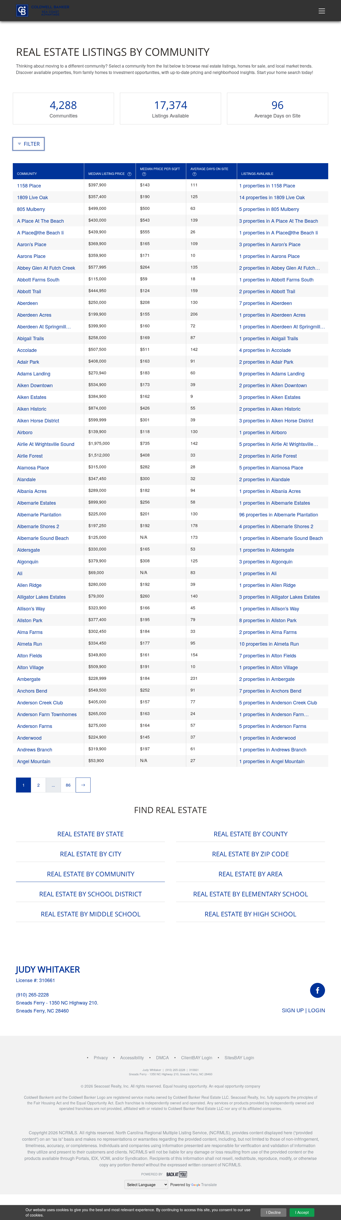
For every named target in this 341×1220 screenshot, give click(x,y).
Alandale (26, 479)
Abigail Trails (30, 338)
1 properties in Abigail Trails (268, 338)
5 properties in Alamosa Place (271, 467)
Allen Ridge (29, 584)
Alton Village (30, 667)
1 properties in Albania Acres (270, 490)
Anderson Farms (34, 725)
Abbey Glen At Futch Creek (46, 267)
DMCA (162, 1057)
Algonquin (27, 561)
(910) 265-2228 (32, 994)
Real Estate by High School (250, 913)
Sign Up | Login (303, 1010)
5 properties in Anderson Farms (272, 725)
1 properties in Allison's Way (269, 608)
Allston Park (29, 620)
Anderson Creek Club (40, 702)
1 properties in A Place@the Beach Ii (278, 232)
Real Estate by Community (90, 873)
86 (68, 785)
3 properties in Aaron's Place (270, 244)
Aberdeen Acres (34, 314)
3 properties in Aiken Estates (270, 396)
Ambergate (28, 678)
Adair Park (28, 361)
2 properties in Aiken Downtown (273, 385)
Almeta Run (29, 643)
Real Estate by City (90, 853)
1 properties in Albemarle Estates (274, 502)
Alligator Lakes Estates (41, 596)
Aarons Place (31, 255)
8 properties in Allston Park (268, 620)
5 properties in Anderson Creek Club (278, 702)
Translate (209, 1184)
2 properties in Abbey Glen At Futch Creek (277, 267)
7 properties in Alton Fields (267, 655)
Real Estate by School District (90, 893)
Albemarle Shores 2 (38, 526)
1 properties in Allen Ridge (267, 584)
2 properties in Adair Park (266, 361)
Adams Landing (33, 373)
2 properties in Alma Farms (268, 631)
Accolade (27, 349)
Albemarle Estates (36, 502)
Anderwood (29, 737)
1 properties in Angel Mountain (272, 761)
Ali (19, 573)
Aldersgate (28, 549)
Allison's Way (31, 608)
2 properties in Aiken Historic (270, 408)
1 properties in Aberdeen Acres (272, 314)
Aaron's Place (31, 244)
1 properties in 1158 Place (267, 185)
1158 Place (29, 185)
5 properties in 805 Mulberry (269, 208)
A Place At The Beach (40, 220)
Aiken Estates (31, 396)
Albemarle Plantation (39, 514)
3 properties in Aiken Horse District (276, 420)
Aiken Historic (31, 408)
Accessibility (132, 1057)
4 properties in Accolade (265, 349)
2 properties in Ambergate (267, 678)
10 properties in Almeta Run (269, 643)
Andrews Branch (34, 749)
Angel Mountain (33, 761)
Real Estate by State (90, 833)
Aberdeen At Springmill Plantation (41, 326)
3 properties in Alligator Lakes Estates (279, 596)
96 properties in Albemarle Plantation (278, 514)
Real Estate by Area (250, 873)
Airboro (25, 432)
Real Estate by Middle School (90, 913)
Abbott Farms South (38, 279)
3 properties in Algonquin (266, 561)
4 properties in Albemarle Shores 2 (276, 526)
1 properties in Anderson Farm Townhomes (271, 714)
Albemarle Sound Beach (43, 537)
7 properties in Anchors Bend (270, 690)
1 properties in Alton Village (268, 667)
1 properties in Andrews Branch (272, 749)
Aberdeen (27, 302)
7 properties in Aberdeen (265, 302)
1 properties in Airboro (263, 432)
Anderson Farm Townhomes (47, 714)
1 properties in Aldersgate (266, 549)
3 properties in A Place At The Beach (278, 220)
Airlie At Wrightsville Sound (45, 443)
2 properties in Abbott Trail (267, 291)
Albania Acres (32, 490)
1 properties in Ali (258, 573)
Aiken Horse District (38, 420)
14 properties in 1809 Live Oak (272, 197)
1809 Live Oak (32, 197)
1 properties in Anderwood (267, 737)
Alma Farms (30, 631)
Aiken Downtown (35, 385)
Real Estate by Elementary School (250, 893)
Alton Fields (29, 655)
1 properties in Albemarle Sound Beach (281, 537)
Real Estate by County (250, 833)
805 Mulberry (31, 208)
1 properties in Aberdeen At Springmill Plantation (279, 326)
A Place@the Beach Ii (40, 232)
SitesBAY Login (239, 1057)
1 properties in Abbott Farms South (276, 279)
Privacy (101, 1057)
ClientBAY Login (196, 1057)
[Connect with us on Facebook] (317, 990)
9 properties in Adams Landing (272, 373)
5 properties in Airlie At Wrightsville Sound (276, 444)
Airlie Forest (30, 455)
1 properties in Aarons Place (269, 255)
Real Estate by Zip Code (250, 853)
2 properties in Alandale (264, 479)
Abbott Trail (29, 291)
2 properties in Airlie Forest (268, 455)
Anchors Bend (32, 690)
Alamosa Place (33, 467)
